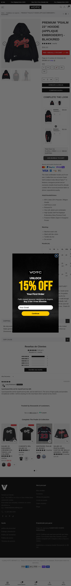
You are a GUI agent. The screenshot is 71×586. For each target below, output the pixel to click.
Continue (35, 313)
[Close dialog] (56, 255)
